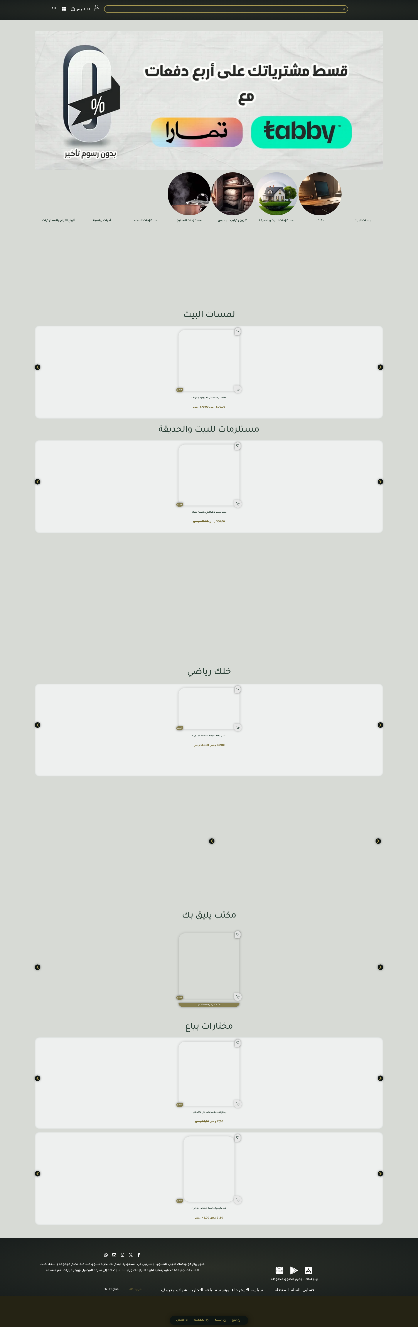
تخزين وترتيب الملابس (233, 220)
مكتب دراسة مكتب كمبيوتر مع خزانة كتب (207, 398)
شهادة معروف (174, 1289)
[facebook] (139, 1255)
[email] (114, 1255)
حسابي (180, 1320)
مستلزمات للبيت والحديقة (276, 220)
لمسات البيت (363, 220)
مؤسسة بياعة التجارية (209, 1289)
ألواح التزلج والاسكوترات (58, 220)
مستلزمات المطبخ (189, 220)
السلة (218, 1320)
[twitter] (130, 1255)
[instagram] (122, 1255)
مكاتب (320, 220)
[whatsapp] (106, 1255)
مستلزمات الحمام (145, 220)
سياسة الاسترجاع (247, 1289)
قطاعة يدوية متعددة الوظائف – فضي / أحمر (206, 1209)
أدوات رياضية (102, 220)
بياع (234, 1320)
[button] (238, 389)
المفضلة (199, 1320)
